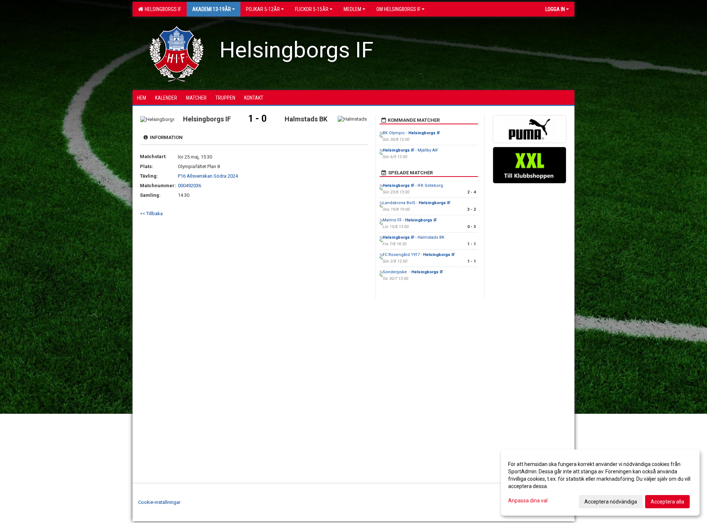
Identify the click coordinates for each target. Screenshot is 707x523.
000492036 (189, 185)
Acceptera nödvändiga (610, 502)
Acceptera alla (667, 502)
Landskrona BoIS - (416, 202)
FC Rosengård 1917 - (419, 254)
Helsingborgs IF (162, 9)
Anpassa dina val (528, 501)
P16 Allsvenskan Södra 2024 (208, 176)
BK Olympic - (411, 133)
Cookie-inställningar (159, 502)
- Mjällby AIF (410, 150)
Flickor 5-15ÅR (311, 9)
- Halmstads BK (413, 237)
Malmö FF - (410, 220)
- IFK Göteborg (413, 185)
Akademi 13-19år (211, 9)
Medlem (352, 9)
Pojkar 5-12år (263, 9)
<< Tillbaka (151, 213)
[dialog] (600, 482)
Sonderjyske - (413, 272)
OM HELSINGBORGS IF (398, 9)
